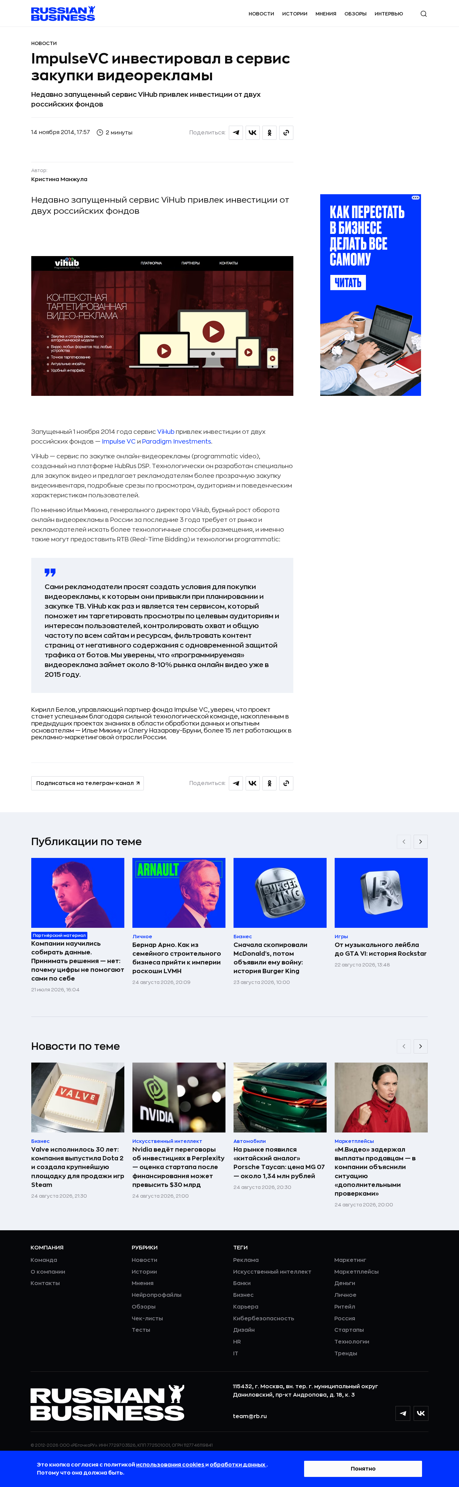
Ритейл (344, 1307)
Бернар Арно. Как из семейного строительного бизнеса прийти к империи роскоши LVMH (176, 958)
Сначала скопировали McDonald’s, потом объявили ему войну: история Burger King (270, 958)
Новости (261, 13)
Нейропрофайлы (156, 1295)
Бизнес (243, 1295)
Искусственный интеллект (272, 1272)
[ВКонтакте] (421, 1413)
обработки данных (238, 1465)
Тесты (141, 1330)
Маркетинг (350, 1260)
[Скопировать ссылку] (286, 133)
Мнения (326, 13)
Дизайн (244, 1330)
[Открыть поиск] (424, 14)
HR (237, 1342)
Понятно (363, 1469)
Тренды (345, 1353)
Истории (294, 13)
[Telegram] (402, 1413)
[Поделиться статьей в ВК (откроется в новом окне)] (253, 133)
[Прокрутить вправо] (421, 842)
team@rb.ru (250, 1416)
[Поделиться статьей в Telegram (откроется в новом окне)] (236, 133)
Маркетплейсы (356, 1272)
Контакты (45, 1283)
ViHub (165, 432)
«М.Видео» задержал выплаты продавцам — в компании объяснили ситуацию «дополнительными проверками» (375, 1171)
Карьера (245, 1307)
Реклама (246, 1260)
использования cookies (170, 1465)
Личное (345, 1295)
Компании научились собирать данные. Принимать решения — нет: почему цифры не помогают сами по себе (77, 961)
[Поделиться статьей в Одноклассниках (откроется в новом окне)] (269, 133)
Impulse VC (119, 442)
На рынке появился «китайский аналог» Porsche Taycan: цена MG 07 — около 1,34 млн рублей (279, 1163)
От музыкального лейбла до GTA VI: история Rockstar (381, 949)
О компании (48, 1272)
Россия (344, 1318)
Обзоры (355, 13)
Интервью (389, 13)
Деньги (344, 1283)
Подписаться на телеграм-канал (85, 783)
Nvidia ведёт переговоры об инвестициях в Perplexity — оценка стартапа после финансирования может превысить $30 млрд (178, 1167)
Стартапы (349, 1330)
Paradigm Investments (176, 442)
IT (235, 1353)
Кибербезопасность (263, 1318)
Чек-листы (147, 1318)
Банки (242, 1283)
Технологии (351, 1342)
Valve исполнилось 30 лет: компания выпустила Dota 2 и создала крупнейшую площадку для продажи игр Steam (77, 1167)
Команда (44, 1260)
